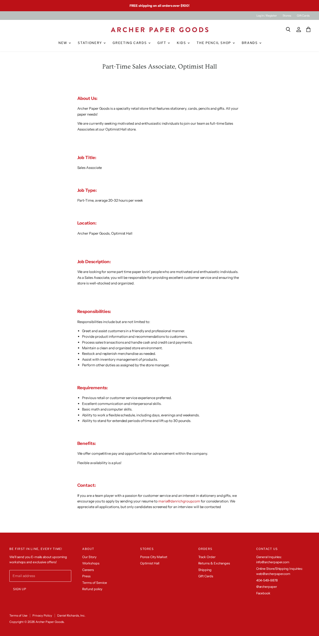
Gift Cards (303, 15)
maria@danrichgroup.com (179, 501)
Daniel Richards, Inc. (71, 615)
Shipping (205, 570)
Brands (250, 43)
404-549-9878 (267, 580)
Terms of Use (18, 615)
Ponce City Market (153, 557)
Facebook (263, 593)
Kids (182, 43)
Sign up (19, 589)
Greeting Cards (130, 43)
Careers (88, 570)
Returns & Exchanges (214, 563)
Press (86, 576)
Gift (162, 43)
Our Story (89, 557)
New (63, 43)
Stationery (90, 43)
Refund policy (92, 589)
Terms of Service (94, 583)
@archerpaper (266, 587)
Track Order (207, 557)
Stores (287, 15)
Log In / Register (266, 15)
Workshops (90, 563)
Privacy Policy (42, 615)
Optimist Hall (149, 563)
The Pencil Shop (214, 43)
